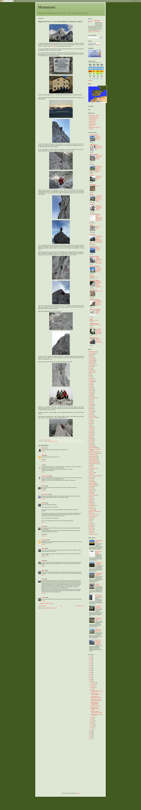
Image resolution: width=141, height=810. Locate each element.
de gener (92, 727)
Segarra (90, 513)
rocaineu (91, 225)
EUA (90, 419)
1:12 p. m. (43, 472)
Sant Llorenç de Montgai (94, 511)
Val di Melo (91, 525)
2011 (90, 681)
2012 (90, 679)
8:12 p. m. (43, 544)
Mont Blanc (91, 438)
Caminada (91, 381)
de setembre (93, 687)
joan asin (43, 485)
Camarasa (91, 380)
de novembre (93, 684)
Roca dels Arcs (92, 505)
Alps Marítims (92, 359)
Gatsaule (43, 503)
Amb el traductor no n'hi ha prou (95, 324)
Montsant (91, 441)
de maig (92, 720)
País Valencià (92, 472)
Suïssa (90, 519)
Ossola (90, 471)
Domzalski (92, 204)
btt (89, 374)
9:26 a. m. (43, 566)
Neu (90, 466)
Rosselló (91, 507)
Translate (98, 44)
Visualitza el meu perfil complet (94, 31)
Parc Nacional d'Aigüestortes (95, 475)
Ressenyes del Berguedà (95, 309)
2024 (90, 658)
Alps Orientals (92, 360)
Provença (91, 489)
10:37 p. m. (43, 593)
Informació (91, 428)
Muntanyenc (47, 7)
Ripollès (91, 502)
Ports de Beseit (92, 486)
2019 (90, 667)
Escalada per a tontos (94, 256)
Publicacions (91, 490)
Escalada (55, 441)
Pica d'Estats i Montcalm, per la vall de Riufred (96, 691)
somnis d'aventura (93, 246)
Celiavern (92, 327)
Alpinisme (91, 354)
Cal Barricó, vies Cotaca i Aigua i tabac (98, 619)
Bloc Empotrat (93, 184)
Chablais (91, 393)
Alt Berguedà (91, 362)
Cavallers (91, 390)
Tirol (90, 522)
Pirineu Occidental (93, 484)
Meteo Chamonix (92, 119)
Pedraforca (91, 477)
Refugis (90, 496)
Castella (91, 387)
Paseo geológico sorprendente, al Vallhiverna (98, 574)
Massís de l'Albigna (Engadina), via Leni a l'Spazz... (95, 708)
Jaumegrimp (44, 539)
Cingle (90, 395)
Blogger (77, 793)
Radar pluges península (94, 116)
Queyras (91, 493)
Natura (90, 465)
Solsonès (91, 517)
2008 (90, 733)
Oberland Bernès (92, 468)
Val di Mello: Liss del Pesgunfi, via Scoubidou (96, 715)
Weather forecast (92, 121)
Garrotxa (91, 423)
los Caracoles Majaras (94, 280)
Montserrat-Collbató (93, 451)
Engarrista (92, 275)
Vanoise (90, 531)
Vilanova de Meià (92, 534)
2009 (90, 731)
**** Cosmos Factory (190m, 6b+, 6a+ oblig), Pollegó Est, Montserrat (98, 269)
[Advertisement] (108, 764)
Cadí (90, 377)
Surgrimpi (92, 175)
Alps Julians (91, 357)
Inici (61, 605)
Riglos (90, 501)
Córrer (90, 399)
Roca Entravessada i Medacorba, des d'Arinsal (96, 697)
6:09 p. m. (43, 499)
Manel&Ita (92, 194)
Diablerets (91, 404)
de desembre (93, 682)
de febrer (92, 726)
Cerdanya (91, 392)
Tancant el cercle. (99, 291)
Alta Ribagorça (92, 365)
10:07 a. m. (43, 556)
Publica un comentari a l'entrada (46, 603)
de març (92, 724)
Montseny (91, 444)
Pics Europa (91, 481)
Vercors (90, 532)
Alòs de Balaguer (92, 353)
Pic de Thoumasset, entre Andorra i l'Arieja (95, 694)
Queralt (90, 492)
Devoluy (91, 402)
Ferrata (90, 420)
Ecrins (90, 407)
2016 (90, 672)
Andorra (90, 366)
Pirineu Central (92, 483)
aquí (55, 46)
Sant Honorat (92, 508)
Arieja (90, 369)
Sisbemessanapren (94, 154)
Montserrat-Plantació (93, 460)
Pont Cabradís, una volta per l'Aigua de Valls (98, 607)
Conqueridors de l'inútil (94, 299)
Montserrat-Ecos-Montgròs (94, 453)
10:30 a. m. (43, 535)
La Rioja (91, 429)
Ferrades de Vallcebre (97, 585)
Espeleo (91, 414)
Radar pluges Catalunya (94, 115)
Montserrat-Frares (92, 454)
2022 (90, 662)
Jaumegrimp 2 (93, 234)
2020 (90, 665)
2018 (90, 669)
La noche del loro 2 (94, 134)
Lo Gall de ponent (93, 144)
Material (90, 437)
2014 (90, 675)
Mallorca (91, 435)
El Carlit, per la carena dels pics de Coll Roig (98, 563)
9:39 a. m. (43, 451)
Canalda (91, 383)
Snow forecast (92, 122)
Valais (90, 526)
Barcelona (91, 372)
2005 (90, 738)
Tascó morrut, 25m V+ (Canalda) (98, 227)
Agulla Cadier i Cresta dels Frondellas (98, 248)
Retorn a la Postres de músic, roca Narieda (98, 630)
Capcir (90, 386)
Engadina (91, 410)
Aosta (90, 368)
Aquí (52, 46)
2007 (90, 735)
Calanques (91, 378)
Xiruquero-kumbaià (45, 476)
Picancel (91, 480)
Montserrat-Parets (92, 459)
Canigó (90, 384)
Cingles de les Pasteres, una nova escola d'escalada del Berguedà (98, 642)
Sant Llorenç (91, 510)
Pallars (90, 474)
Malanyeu (91, 434)
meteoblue (90, 80)
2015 (90, 674)
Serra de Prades (92, 516)
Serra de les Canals (93, 514)
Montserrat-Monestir (93, 457)
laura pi (43, 526)
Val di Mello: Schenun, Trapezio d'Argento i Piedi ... (96, 712)
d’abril (91, 722)
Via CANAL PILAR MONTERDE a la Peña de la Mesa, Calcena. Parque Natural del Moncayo (96, 218)
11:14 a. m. (43, 490)
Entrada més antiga (79, 605)
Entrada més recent (42, 605)
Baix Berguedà (92, 371)
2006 (90, 736)
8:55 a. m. (43, 522)
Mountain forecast (92, 124)
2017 (90, 670)
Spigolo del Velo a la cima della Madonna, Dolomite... (96, 700)
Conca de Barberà (93, 398)
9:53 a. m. (43, 575)
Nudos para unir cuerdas (94, 320)
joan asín (91, 164)
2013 (90, 677)
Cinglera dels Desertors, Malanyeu (98, 311)
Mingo (42, 560)
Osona (90, 469)
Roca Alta (91, 504)
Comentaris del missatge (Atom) (50, 608)
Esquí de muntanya (93, 417)
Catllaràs (91, 389)
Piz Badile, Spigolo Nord (95, 705)
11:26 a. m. (43, 461)
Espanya (91, 413)
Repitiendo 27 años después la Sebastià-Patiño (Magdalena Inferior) (99, 207)
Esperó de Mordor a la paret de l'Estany (98, 541)
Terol (90, 520)
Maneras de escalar (94, 337)
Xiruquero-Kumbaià (94, 323)
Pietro (42, 579)
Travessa (91, 523)
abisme (91, 319)
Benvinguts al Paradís (94, 266)
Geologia (91, 426)
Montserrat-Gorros (92, 456)
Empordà (91, 408)
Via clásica (91, 125)
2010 (90, 729)
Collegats (91, 396)
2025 (90, 656)
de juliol (92, 717)
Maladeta (91, 432)
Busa (90, 375)
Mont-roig (91, 440)
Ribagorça (91, 499)
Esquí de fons (92, 416)
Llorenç (43, 447)
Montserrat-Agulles (93, 447)
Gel (90, 425)
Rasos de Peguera (93, 495)
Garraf (90, 422)
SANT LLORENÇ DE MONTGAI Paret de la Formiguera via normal (99, 303)
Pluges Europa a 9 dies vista (95, 127)
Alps (48, 441)
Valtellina (91, 529)
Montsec (91, 443)
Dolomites (51, 441)
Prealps (90, 487)
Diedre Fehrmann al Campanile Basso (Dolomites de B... (94, 703)
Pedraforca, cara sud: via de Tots (98, 596)
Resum (90, 498)
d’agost (92, 689)
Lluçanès (91, 431)
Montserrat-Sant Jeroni (93, 463)
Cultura (90, 401)
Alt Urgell (91, 363)
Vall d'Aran (91, 528)
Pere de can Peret (45, 494)
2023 (90, 660)
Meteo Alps (91, 128)
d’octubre (92, 686)
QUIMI (42, 455)
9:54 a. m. (43, 481)
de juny (92, 719)
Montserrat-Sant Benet (93, 462)
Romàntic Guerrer (93, 290)
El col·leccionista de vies (95, 214)
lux (42, 465)
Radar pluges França (93, 118)
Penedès (91, 478)
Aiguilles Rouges (92, 351)
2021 (90, 663)
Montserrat (91, 446)
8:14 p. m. (43, 600)
